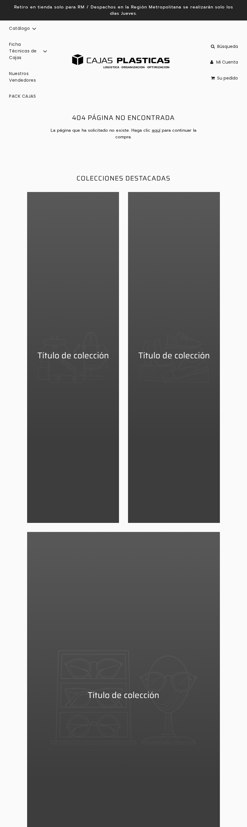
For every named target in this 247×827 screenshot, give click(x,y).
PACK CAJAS (22, 96)
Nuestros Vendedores (22, 77)
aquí (156, 130)
